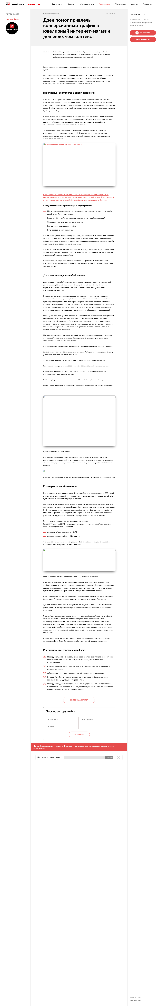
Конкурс (71, 4)
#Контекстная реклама (51, 13)
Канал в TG (145, 39)
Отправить (79, 734)
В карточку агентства (79, 700)
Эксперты (147, 4)
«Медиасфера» (12, 19)
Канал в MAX (145, 33)
